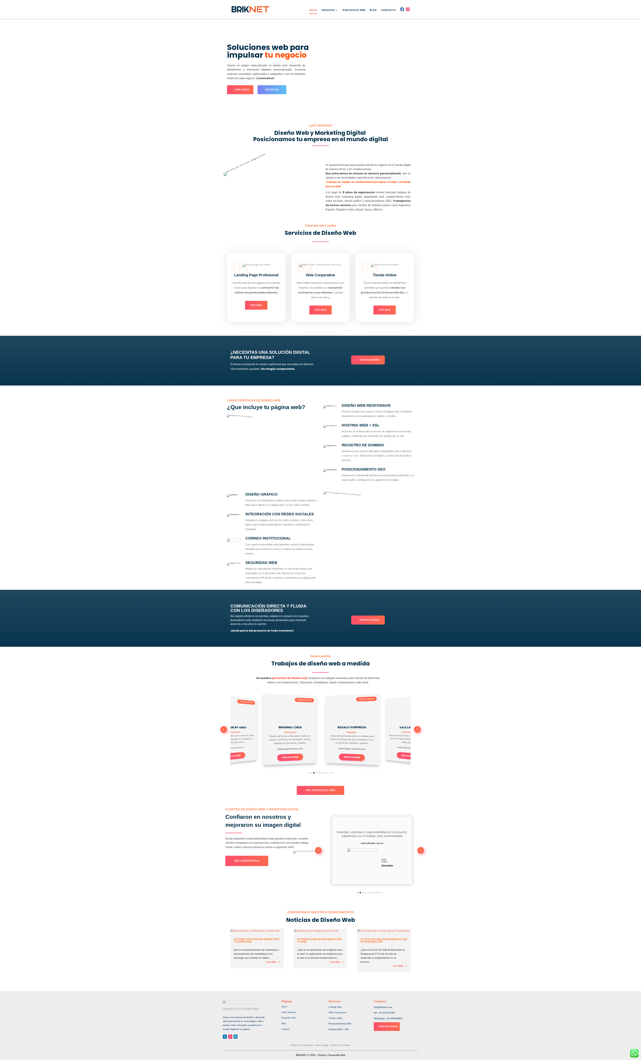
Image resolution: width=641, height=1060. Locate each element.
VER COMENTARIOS (246, 860)
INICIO (313, 10)
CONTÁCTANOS (369, 359)
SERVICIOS (328, 10)
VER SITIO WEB (278, 757)
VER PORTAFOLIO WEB (320, 790)
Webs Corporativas (337, 1012)
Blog (283, 1023)
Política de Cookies (341, 1045)
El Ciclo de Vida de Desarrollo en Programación (384, 940)
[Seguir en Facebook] (225, 1037)
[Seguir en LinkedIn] (236, 1037)
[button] (223, 729)
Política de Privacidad (301, 1045)
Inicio (284, 1006)
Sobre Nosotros (288, 1012)
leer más (271, 962)
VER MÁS (256, 305)
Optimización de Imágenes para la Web (319, 940)
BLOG (373, 10)
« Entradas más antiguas (248, 979)
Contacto (285, 1029)
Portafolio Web (288, 1018)
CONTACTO (388, 10)
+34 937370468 (386, 1012)
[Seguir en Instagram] (230, 1037)
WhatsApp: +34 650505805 (388, 1018)
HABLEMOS (242, 89)
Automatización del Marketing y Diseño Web (256, 940)
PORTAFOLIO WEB (354, 10)
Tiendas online (335, 1018)
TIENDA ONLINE (234, 702)
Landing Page (335, 1007)
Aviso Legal (322, 1045)
